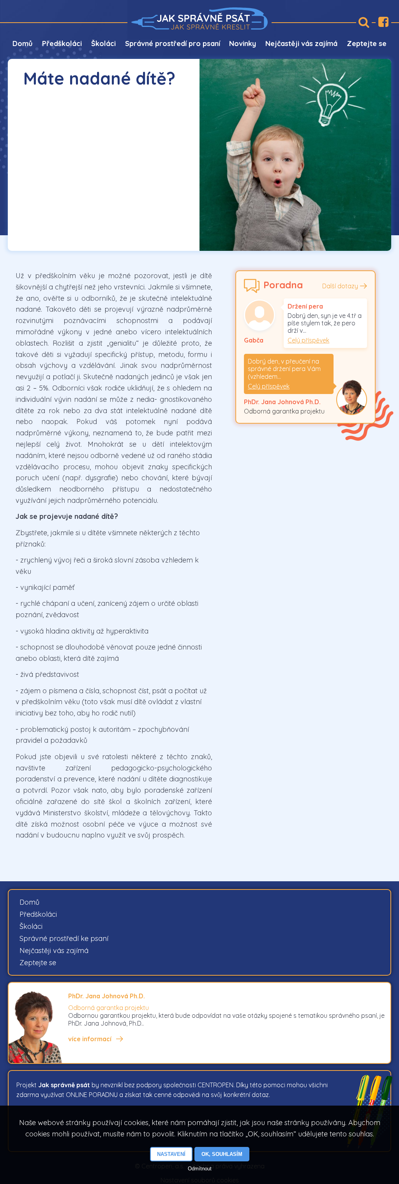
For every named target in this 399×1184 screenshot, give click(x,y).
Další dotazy (340, 286)
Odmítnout (200, 1169)
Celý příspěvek (308, 340)
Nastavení (171, 1154)
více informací (89, 1039)
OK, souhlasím (221, 1154)
